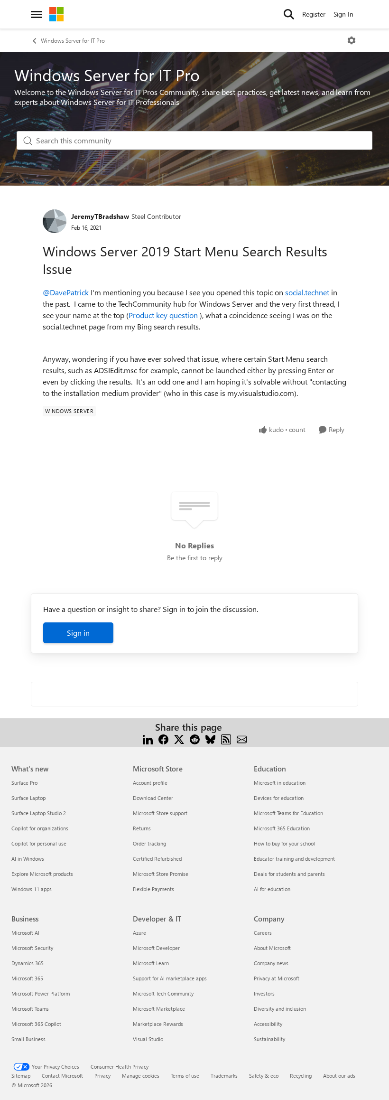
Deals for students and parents (289, 873)
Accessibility (268, 1023)
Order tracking (149, 843)
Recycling (301, 1075)
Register (313, 14)
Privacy (102, 1075)
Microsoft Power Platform (40, 993)
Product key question (163, 315)
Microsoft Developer (156, 947)
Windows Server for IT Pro (73, 40)
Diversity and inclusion (280, 1008)
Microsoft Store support (160, 813)
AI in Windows (27, 858)
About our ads (339, 1075)
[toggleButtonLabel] (351, 40)
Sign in (78, 633)
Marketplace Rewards (158, 1023)
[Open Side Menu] (36, 14)
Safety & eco (263, 1075)
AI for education (272, 889)
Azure (139, 932)
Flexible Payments (153, 889)
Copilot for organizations (39, 828)
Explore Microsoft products (42, 873)
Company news (271, 963)
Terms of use (185, 1075)
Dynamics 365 (27, 963)
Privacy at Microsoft (276, 978)
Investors (264, 993)
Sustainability (269, 1039)
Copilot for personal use (38, 843)
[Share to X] (179, 738)
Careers (263, 932)
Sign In (343, 14)
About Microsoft (272, 947)
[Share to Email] (242, 738)
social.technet (307, 292)
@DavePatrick (66, 292)
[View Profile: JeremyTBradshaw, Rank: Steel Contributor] (54, 221)
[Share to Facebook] (163, 738)
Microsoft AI (25, 932)
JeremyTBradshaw (100, 216)
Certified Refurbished (157, 858)
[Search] (289, 14)
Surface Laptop (28, 797)
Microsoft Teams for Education (288, 813)
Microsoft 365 (27, 978)
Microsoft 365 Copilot (36, 1023)
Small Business (28, 1039)
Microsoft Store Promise (160, 873)
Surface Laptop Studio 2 (38, 813)
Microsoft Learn (151, 963)
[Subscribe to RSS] (226, 738)
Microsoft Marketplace (159, 1008)
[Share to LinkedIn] (148, 738)
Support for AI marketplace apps (170, 978)
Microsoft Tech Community (163, 993)
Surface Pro (24, 782)
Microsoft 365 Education (282, 828)
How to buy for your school (284, 843)
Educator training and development (294, 858)
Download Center (153, 797)
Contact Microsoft (62, 1075)
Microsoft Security (32, 947)
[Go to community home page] (56, 14)
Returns (142, 828)
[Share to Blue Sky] (210, 738)
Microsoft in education (280, 782)
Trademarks (224, 1075)
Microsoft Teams (30, 1008)
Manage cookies (140, 1075)
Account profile (150, 782)
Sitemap (20, 1075)
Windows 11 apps (31, 889)
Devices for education (279, 797)
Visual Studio (148, 1039)
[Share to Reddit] (195, 738)
